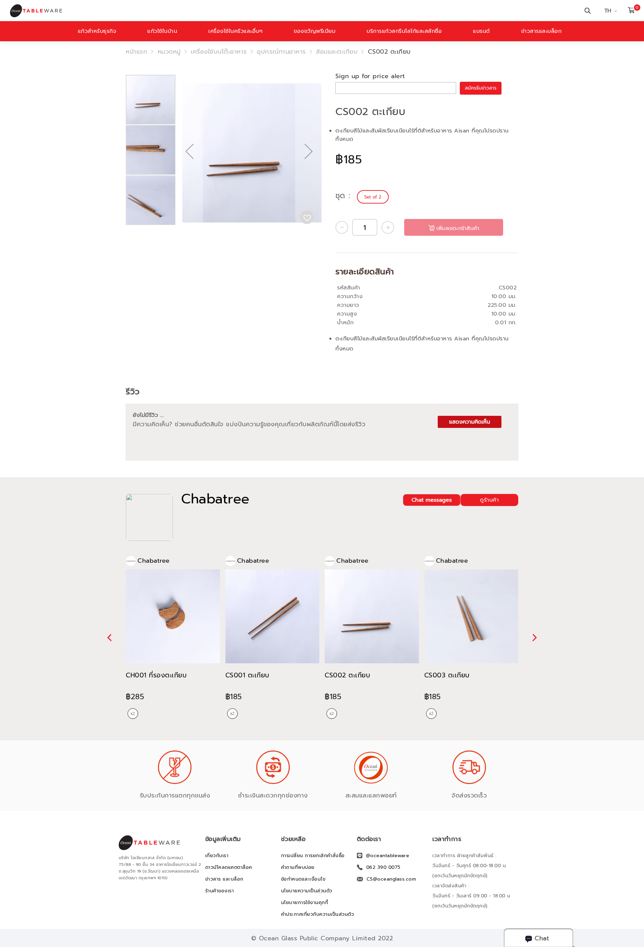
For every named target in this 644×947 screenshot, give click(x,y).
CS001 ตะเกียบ (247, 675)
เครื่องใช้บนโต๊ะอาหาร (219, 51)
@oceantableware (388, 855)
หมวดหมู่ (169, 51)
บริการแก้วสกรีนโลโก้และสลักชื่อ (404, 31)
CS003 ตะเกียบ (447, 675)
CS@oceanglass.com (391, 879)
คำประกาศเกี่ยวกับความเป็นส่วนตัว (317, 914)
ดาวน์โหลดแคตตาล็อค (228, 867)
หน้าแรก (136, 51)
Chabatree (215, 499)
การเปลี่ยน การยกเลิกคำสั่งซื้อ (313, 855)
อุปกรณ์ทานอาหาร (281, 51)
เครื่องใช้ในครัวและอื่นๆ (235, 31)
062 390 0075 (383, 867)
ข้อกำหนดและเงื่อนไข (303, 879)
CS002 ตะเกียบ (347, 675)
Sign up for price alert (370, 76)
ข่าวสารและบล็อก (541, 31)
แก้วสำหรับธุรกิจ (97, 31)
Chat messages (432, 500)
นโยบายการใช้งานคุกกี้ (304, 902)
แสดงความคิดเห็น (469, 422)
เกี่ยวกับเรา (217, 855)
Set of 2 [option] (372, 197)
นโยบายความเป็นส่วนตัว (306, 890)
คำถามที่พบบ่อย (298, 867)
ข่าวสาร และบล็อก (224, 879)
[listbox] (373, 197)
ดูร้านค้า (489, 500)
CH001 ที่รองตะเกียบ (156, 675)
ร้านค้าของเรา (219, 890)
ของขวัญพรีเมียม (314, 31)
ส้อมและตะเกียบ (337, 51)
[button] (189, 173)
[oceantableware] (216, 10)
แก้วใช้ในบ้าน (162, 31)
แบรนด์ (481, 31)
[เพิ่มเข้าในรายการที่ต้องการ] (307, 217)
